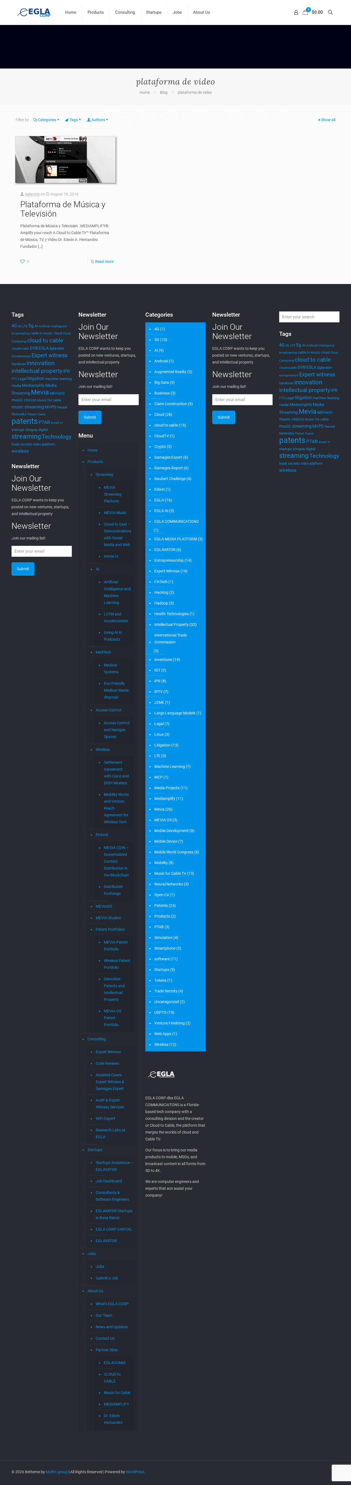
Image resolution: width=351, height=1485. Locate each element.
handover (19, 364)
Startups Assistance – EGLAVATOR (114, 1166)
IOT (157, 670)
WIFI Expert (105, 1118)
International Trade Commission (170, 638)
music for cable (49, 400)
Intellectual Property (171, 624)
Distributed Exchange (113, 890)
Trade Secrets (165, 991)
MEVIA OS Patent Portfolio (112, 1018)
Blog (164, 92)
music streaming (28, 407)
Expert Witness (108, 1052)
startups (18, 430)
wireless (20, 451)
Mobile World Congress (173, 852)
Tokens (160, 980)
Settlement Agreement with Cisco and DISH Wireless (116, 772)
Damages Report (168, 468)
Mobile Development (171, 830)
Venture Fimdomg (169, 1023)
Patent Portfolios (110, 929)
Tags (74, 120)
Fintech (102, 835)
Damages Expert (168, 457)
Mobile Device (165, 841)
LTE (157, 756)
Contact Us (105, 1338)
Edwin (159, 489)
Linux (159, 734)
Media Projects (167, 788)
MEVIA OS (163, 820)
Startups (94, 1150)
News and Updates (112, 1327)
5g (31, 325)
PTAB (44, 422)
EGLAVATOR (106, 1241)
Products (95, 461)
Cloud (159, 414)
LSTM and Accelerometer (116, 617)
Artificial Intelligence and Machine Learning (117, 592)
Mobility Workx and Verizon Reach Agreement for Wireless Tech (116, 808)
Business (162, 393)
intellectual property (37, 370)
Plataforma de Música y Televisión (62, 209)
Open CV (161, 895)
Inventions (163, 659)
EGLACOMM (114, 1363)
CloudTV (161, 436)
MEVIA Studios (108, 918)
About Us (95, 1291)
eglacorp (32, 194)
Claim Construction (170, 404)
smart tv (57, 423)
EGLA (44, 348)
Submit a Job (107, 1278)
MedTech (103, 652)
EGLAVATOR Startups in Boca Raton (114, 1214)
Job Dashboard (109, 1181)
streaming (26, 436)
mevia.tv (111, 556)
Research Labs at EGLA (110, 1133)
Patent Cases (36, 414)
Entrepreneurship (169, 560)
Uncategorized (166, 1002)
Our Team (104, 1315)
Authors (98, 120)
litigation (35, 378)
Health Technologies (171, 614)
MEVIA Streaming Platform (112, 494)
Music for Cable (117, 1392)
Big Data (161, 382)
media (16, 386)
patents (25, 421)
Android (161, 361)
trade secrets (22, 444)
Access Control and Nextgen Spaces (116, 730)
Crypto (160, 446)
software (162, 959)
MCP (158, 777)
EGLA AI (161, 511)
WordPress (135, 1472)
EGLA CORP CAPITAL (114, 1229)
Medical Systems (111, 668)
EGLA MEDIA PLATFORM (175, 539)
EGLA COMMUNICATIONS (176, 521)
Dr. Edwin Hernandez (113, 1419)
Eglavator (57, 348)
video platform (44, 444)
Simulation (163, 937)
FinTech (161, 582)
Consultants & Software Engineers (112, 1196)
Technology (57, 436)
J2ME (159, 702)
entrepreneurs (21, 356)
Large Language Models (175, 713)
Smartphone (165, 948)
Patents (161, 905)
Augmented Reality (170, 372)
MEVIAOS (57, 393)
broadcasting (20, 333)
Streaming (104, 474)
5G (156, 339)
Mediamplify (33, 385)
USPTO (160, 1012)
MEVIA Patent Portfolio (116, 945)
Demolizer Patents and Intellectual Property (114, 989)
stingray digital (36, 430)
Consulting (96, 1039)
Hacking (161, 592)
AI (36, 326)
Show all (328, 120)
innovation (41, 363)
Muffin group (57, 1472)
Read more (104, 261)
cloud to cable (45, 340)
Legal (22, 379)
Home (145, 92)
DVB (34, 348)
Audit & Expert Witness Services (110, 1103)
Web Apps (162, 1034)
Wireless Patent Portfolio (117, 964)
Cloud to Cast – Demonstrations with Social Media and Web (117, 534)
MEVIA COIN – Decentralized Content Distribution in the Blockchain (116, 861)
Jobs (91, 1253)
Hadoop (161, 603)
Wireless (103, 749)
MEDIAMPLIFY (116, 1404)
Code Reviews (107, 1063)
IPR (66, 371)
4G (14, 325)
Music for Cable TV (170, 873)
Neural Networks (168, 884)
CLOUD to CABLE (112, 1377)
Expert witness (49, 355)
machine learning (58, 379)
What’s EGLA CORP (112, 1304)
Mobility (161, 863)
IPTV (158, 691)
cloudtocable (20, 348)
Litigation (162, 745)
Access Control (108, 710)
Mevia (40, 392)
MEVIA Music (115, 512)
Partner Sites (107, 1350)
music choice (24, 399)
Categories (47, 120)
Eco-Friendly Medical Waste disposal (116, 690)
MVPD (50, 407)
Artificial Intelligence (53, 326)
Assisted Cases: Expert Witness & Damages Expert (110, 1082)
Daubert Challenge (170, 478)
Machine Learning (169, 766)
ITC (14, 379)
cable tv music (41, 333)
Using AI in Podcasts (113, 635)
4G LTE (22, 326)
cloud (57, 333)
